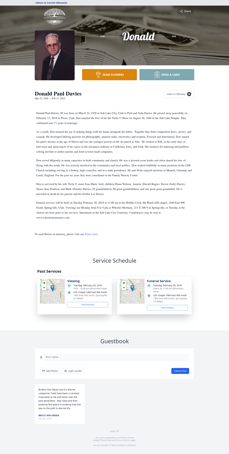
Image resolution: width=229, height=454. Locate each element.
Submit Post (180, 370)
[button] (52, 288)
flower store (91, 234)
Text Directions (87, 304)
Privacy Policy (106, 440)
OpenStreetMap (118, 445)
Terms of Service (123, 440)
